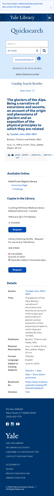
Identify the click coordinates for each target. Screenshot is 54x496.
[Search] (44, 50)
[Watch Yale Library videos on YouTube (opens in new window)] (18, 424)
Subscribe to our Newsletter (22, 452)
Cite (27, 392)
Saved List (17, 156)
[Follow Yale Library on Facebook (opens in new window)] (7, 424)
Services (47, 155)
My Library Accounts (18, 447)
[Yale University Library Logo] (27, 17)
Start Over (26, 90)
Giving (9, 469)
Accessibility (13, 464)
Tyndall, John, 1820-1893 (23, 134)
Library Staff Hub (15, 478)
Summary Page (19, 185)
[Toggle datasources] (37, 74)
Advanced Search (24, 59)
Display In (36, 155)
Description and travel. (35, 376)
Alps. (39, 370)
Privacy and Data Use (18, 473)
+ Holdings (17, 189)
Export (25, 155)
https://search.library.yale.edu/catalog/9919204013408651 (36, 385)
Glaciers (29, 370)
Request (17, 229)
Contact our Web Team (19, 456)
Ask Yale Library (15, 443)
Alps (27, 374)
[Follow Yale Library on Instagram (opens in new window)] (12, 424)
